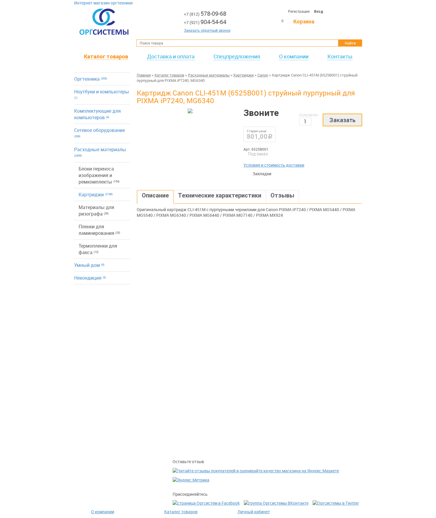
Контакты (339, 56)
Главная (144, 75)
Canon (262, 75)
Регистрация (299, 11)
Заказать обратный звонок (207, 30)
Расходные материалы (100, 151)
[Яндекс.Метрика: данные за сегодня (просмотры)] (191, 480)
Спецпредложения (237, 56)
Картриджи (96, 194)
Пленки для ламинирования (99, 229)
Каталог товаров (106, 56)
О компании (293, 56)
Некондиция (90, 278)
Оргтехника (90, 79)
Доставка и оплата (171, 56)
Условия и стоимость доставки (274, 165)
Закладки (249, 174)
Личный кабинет (254, 511)
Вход (318, 11)
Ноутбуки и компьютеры (101, 94)
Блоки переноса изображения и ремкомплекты (99, 175)
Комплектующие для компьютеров (97, 114)
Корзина (303, 21)
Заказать (342, 120)
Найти (350, 43)
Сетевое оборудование (99, 132)
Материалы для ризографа (96, 210)
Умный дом (89, 265)
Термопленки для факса (98, 249)
